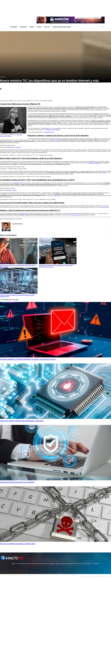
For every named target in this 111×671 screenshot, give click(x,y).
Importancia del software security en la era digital (17, 482)
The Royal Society (23, 213)
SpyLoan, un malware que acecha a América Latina (17, 544)
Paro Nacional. (105, 207)
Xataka (104, 172)
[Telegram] (24, 96)
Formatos (41, 263)
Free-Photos (8, 190)
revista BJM (16, 183)
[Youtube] (94, 13)
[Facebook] (86, 13)
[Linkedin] (92, 13)
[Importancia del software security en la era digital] (55, 452)
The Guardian (58, 195)
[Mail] (15, 226)
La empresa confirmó (93, 162)
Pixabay (15, 190)
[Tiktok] (96, 13)
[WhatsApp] (18, 96)
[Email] (29, 96)
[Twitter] (90, 13)
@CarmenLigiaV (45, 128)
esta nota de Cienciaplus (76, 214)
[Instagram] (88, 13)
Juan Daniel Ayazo (8, 89)
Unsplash (18, 147)
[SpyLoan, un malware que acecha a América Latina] (55, 514)
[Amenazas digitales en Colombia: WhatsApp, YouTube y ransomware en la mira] (55, 329)
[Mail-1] (98, 13)
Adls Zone (55, 140)
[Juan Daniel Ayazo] (1, 89)
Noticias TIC (2, 76)
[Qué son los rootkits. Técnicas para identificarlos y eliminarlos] (55, 391)
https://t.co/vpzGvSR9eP (54, 129)
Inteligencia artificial (5, 263)
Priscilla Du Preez (10, 147)
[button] (103, 27)
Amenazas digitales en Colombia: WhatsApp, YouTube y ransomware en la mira (28, 359)
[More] (35, 96)
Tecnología (2, 293)
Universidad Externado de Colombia (11, 135)
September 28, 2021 (49, 132)
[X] (2, 96)
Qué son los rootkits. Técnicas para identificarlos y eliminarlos (21, 421)
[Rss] (100, 13)
